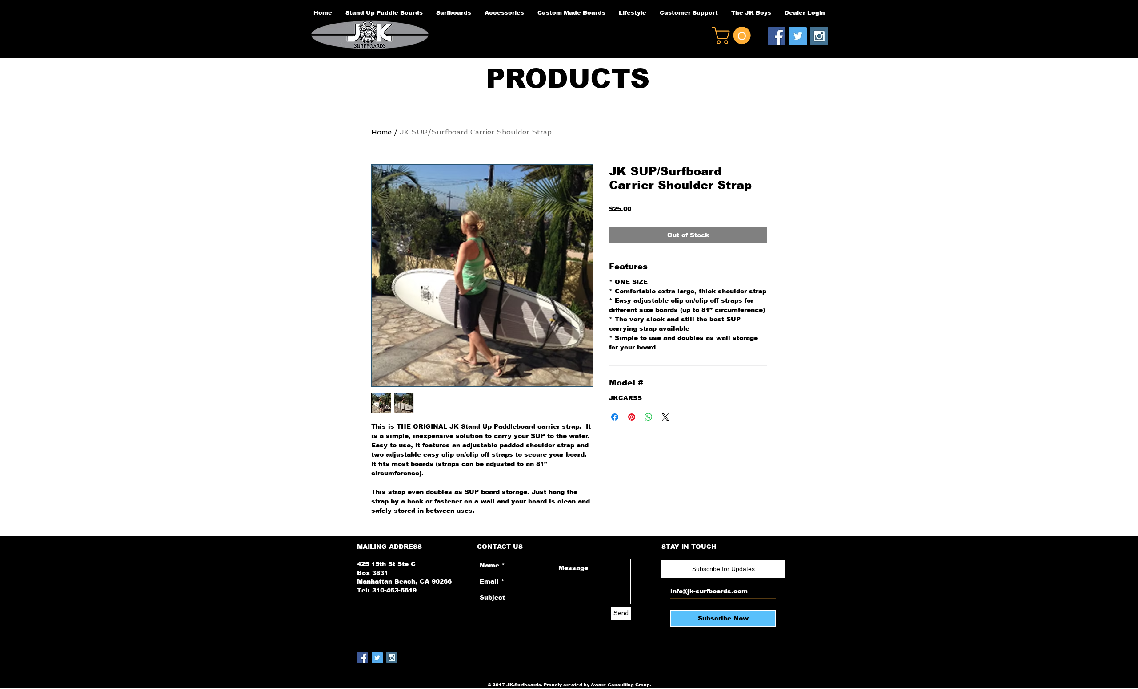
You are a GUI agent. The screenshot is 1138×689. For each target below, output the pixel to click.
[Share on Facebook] (614, 417)
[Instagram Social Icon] (819, 36)
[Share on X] (665, 417)
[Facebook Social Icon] (776, 36)
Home (381, 132)
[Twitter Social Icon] (798, 36)
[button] (733, 35)
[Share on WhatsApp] (648, 417)
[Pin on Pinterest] (631, 417)
